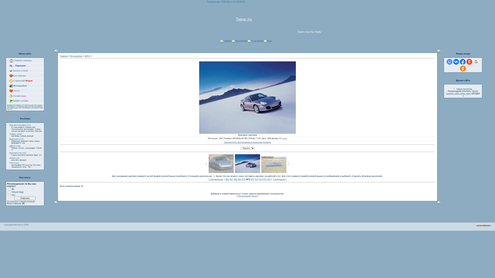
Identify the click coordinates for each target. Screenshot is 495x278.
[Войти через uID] (449, 62)
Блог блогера (19, 76)
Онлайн (19, 96)
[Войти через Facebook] (463, 62)
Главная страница (22, 60)
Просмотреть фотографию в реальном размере (247, 142)
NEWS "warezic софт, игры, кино (462, 92)
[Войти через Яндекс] (469, 62)
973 (257, 179)
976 (269, 179)
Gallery (12, 134)
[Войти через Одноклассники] (463, 68)
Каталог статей (20, 71)
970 (243, 179)
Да (13, 189)
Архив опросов (27, 201)
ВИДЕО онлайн (20, 101)
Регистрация (257, 41)
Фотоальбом (241, 41)
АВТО (12, 146)
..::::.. (20, 65)
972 (252, 179)
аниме (12, 158)
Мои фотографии (17, 125)
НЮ (11, 163)
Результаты (12, 201)
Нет (13, 195)
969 (239, 179)
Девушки (13, 139)
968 (235, 179)
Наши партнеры (464, 89)
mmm (284, 138)
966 (227, 179)
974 (261, 179)
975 (265, 179)
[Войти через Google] (476, 62)
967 (231, 179)
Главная (227, 41)
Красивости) (15, 153)
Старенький (22, 81)
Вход (269, 41)
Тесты (16, 91)
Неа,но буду (18, 192)
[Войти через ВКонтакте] (456, 62)
